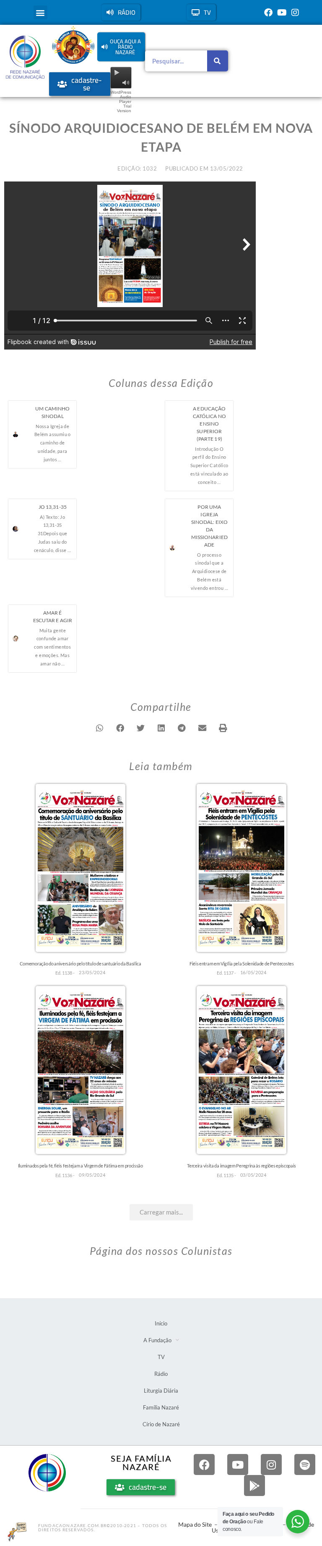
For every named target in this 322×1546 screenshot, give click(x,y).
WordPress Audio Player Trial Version (120, 101)
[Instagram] (295, 12)
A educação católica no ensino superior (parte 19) (209, 423)
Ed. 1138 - (65, 972)
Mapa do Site (195, 1524)
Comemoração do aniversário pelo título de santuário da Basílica (80, 963)
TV (161, 1357)
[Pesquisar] (217, 60)
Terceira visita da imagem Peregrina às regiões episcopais (241, 1165)
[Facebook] (268, 12)
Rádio (161, 1373)
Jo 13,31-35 (53, 507)
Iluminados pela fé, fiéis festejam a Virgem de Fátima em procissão (80, 1165)
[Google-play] (254, 1485)
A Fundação (157, 1340)
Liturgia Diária (161, 1390)
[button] (40, 12)
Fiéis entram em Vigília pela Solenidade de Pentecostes (242, 963)
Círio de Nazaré (161, 1424)
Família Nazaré (161, 1407)
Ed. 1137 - (226, 972)
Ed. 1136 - (65, 1175)
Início (161, 1323)
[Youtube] (282, 12)
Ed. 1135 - (226, 1175)
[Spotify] (304, 1464)
